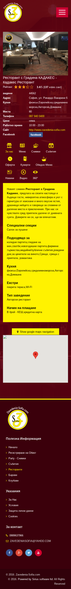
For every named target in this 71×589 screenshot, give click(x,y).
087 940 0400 (36, 116)
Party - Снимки (17, 458)
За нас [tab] (9, 151)
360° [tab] (35, 178)
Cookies (13, 516)
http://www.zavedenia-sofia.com (47, 129)
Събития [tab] (51, 151)
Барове (12, 475)
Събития (13, 463)
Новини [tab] (9, 178)
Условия (13, 505)
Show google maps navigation (36, 331)
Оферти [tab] (10, 164)
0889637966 (16, 535)
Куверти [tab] (25, 164)
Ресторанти (15, 469)
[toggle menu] (62, 12)
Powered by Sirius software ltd (35, 579)
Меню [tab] (22, 151)
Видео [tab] (23, 178)
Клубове (13, 480)
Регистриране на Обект (22, 452)
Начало (12, 447)
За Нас (12, 499)
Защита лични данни (20, 510)
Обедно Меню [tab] (44, 164)
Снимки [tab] (35, 151)
